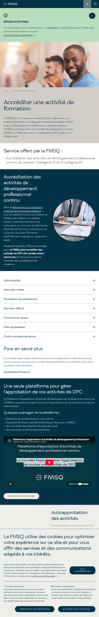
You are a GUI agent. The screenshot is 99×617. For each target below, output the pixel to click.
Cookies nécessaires (15, 586)
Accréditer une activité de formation (24, 90)
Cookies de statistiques (63, 586)
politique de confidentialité (43, 576)
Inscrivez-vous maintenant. (18, 35)
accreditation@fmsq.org (17, 371)
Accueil (6, 90)
